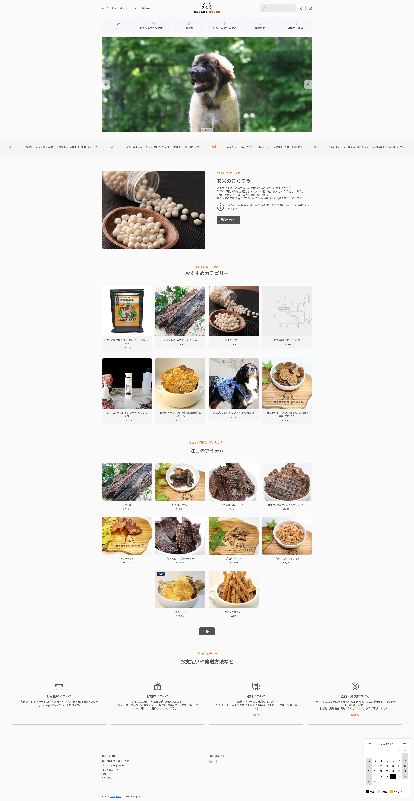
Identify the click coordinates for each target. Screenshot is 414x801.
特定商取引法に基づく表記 (115, 761)
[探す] (262, 8)
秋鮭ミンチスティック (234, 612)
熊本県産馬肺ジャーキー (233, 504)
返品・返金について (112, 769)
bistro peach (115, 796)
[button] (310, 8)
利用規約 (106, 777)
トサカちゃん (127, 558)
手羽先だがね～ (234, 558)
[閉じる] (408, 735)
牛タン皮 (126, 504)
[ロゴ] (207, 8)
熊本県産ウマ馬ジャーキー (180, 558)
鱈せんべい (180, 612)
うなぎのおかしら (180, 504)
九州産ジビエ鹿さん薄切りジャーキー (287, 504)
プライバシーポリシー (113, 765)
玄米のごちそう (234, 180)
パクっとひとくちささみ (287, 558)
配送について (108, 773)
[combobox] (278, 8)
